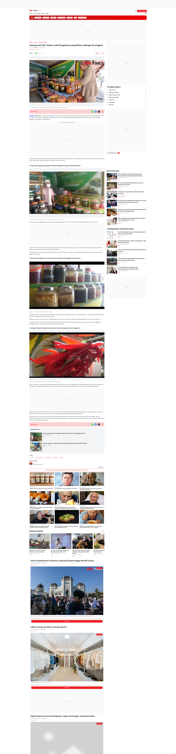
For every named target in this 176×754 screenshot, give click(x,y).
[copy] (102, 111)
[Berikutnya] (105, 540)
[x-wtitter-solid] (99, 111)
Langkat (32, 116)
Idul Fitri (53, 116)
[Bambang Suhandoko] (30, 463)
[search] (135, 11)
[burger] (146, 13)
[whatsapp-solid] (92, 111)
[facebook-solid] (95, 111)
